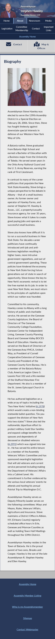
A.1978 (40, 406)
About (20, 20)
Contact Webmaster (27, 629)
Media (48, 20)
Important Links (48, 28)
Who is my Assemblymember (27, 606)
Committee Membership (21, 28)
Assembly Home (27, 36)
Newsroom (34, 20)
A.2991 (12, 444)
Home (7, 20)
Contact (36, 28)
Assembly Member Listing (27, 595)
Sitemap (27, 618)
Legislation (7, 28)
